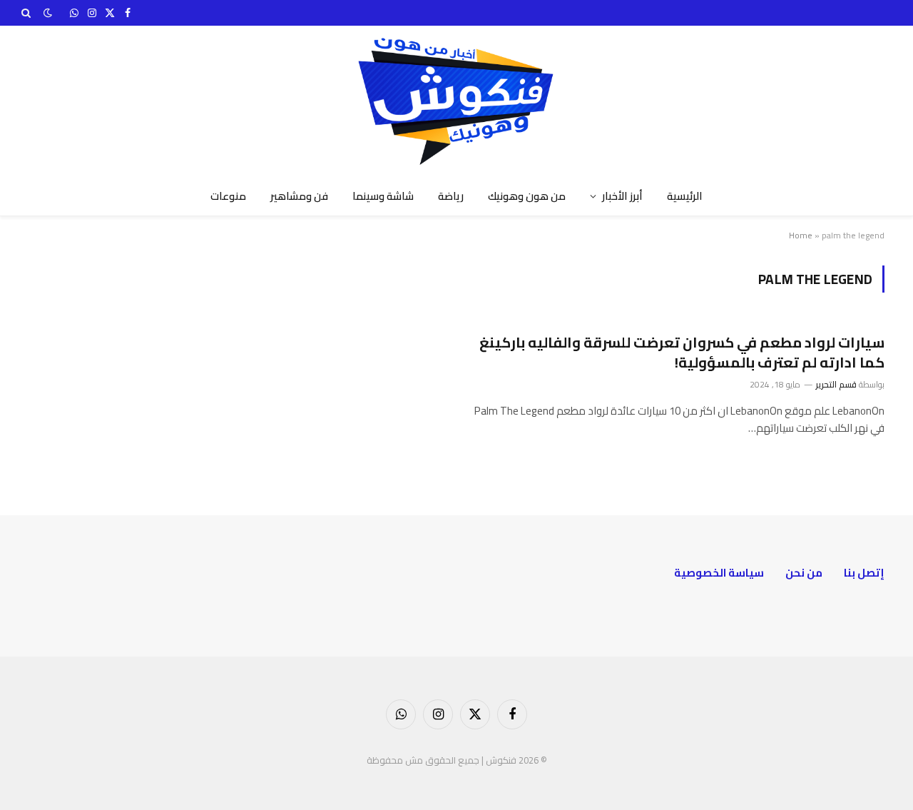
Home (800, 235)
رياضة (451, 196)
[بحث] (27, 13)
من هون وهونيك (527, 196)
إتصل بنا (864, 572)
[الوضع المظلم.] (48, 13)
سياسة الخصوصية (719, 572)
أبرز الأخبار (622, 196)
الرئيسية (685, 196)
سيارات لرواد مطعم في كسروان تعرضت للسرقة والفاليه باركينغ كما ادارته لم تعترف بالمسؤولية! (681, 352)
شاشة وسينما (383, 196)
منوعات (228, 196)
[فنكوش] (456, 101)
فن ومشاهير (299, 196)
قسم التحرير (836, 384)
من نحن (803, 572)
